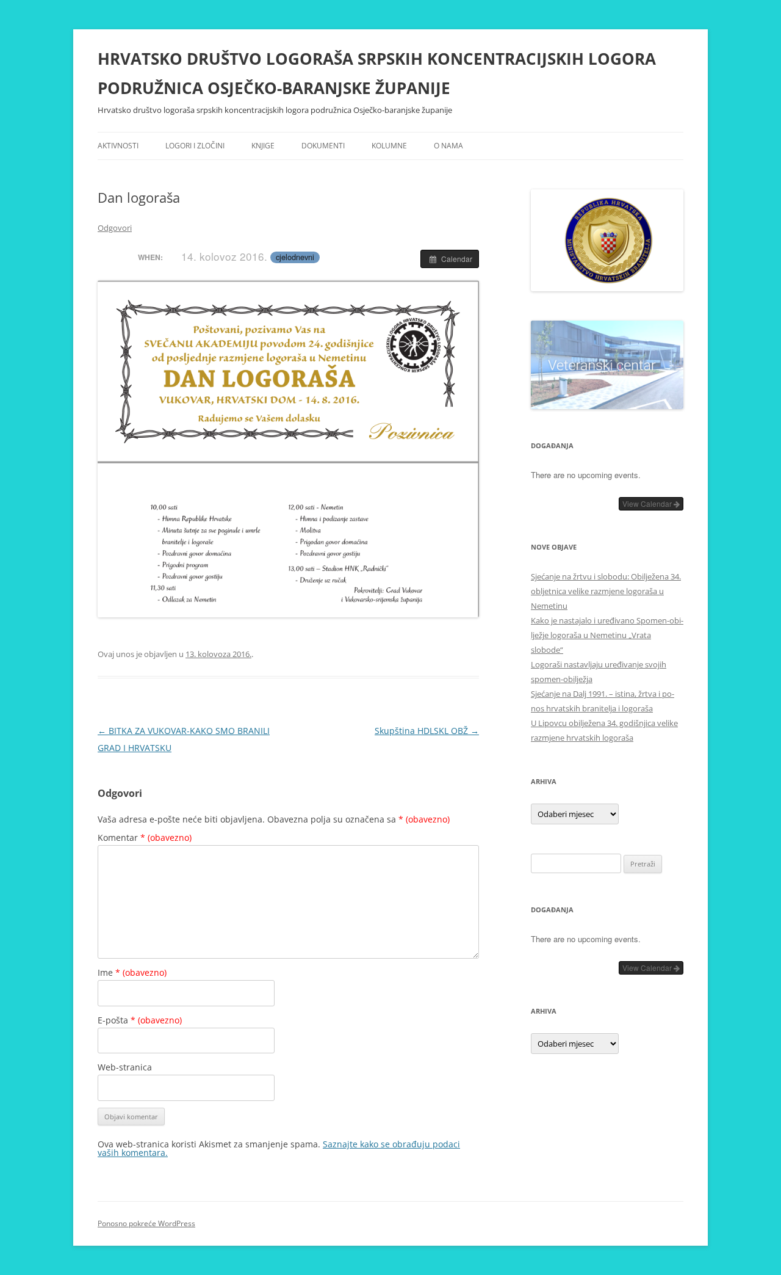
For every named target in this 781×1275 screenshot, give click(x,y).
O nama (448, 145)
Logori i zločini (195, 145)
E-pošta (140, 1020)
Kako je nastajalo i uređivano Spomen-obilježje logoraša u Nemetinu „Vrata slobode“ (607, 635)
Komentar (145, 837)
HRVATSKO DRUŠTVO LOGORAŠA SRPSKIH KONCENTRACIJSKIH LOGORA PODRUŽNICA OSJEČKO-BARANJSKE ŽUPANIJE (377, 73)
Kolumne (389, 145)
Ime (132, 972)
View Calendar (648, 503)
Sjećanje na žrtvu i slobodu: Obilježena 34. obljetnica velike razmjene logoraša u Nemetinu (606, 591)
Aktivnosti (118, 145)
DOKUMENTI (323, 145)
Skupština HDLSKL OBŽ (427, 730)
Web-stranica (125, 1067)
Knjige (263, 145)
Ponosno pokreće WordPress (146, 1223)
